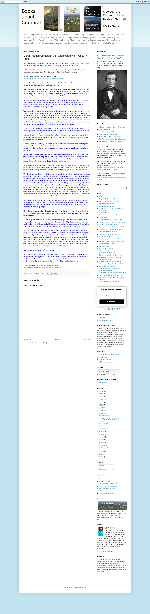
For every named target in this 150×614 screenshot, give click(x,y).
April (102, 440)
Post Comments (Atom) (39, 343)
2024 (101, 397)
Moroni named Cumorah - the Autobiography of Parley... (110, 419)
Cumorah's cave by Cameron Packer (110, 220)
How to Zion (103, 357)
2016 (101, 454)
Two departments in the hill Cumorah (110, 255)
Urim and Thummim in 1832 (108, 232)
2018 (101, 413)
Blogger (83, 587)
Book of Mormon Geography (108, 486)
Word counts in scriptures (107, 488)
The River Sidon (104, 246)
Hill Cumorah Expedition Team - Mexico (111, 264)
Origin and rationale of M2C (108, 199)
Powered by (106, 309)
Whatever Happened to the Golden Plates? (112, 127)
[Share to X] (52, 273)
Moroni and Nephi (105, 236)
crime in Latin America (106, 493)
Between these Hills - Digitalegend (110, 136)
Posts (102, 466)
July (102, 431)
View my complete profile (105, 551)
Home (57, 339)
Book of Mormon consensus (108, 484)
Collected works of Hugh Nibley (109, 282)
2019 (101, 410)
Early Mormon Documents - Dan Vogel (111, 275)
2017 (101, 451)
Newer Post (27, 339)
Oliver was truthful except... (107, 244)
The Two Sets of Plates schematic (109, 201)
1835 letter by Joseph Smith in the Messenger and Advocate (110, 251)
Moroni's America (104, 481)
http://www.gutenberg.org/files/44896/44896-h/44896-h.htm (43, 267)
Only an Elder (103, 217)
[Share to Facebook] (55, 273)
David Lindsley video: (106, 320)
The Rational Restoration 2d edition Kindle (112, 139)
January (104, 448)
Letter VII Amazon (104, 129)
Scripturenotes (103, 383)
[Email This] (48, 273)
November (104, 416)
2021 (101, 405)
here (106, 156)
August (103, 429)
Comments (103, 469)
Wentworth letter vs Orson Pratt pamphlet (112, 241)
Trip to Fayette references (107, 204)
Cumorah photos (104, 212)
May (102, 437)
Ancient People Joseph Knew (108, 224)
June (103, 434)
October (103, 423)
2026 (101, 391)
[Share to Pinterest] (57, 273)
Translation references (106, 248)
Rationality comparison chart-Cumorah (111, 239)
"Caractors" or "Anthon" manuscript (110, 261)
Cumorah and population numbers (110, 229)
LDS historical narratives (107, 362)
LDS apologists (104, 491)
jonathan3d (110, 527)
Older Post (86, 339)
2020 (101, 408)
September (104, 426)
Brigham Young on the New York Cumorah (112, 222)
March (103, 442)
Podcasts (102, 318)
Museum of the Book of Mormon (109, 355)
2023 (101, 399)
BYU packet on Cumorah (107, 206)
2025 (101, 394)
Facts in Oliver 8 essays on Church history (112, 273)
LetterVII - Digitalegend (106, 132)
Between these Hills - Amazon (108, 134)
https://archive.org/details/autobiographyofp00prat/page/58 (43, 78)
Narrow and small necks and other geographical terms (110, 258)
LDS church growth (105, 359)
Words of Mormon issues (107, 266)
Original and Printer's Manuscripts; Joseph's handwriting (110, 269)
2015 (101, 457)
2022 (101, 402)
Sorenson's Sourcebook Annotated (110, 234)
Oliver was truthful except (107, 479)
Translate (113, 374)
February (104, 445)
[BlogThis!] (50, 273)
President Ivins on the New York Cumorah (112, 215)
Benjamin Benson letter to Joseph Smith (111, 227)
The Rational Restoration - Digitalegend (111, 141)
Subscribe (111, 302)
